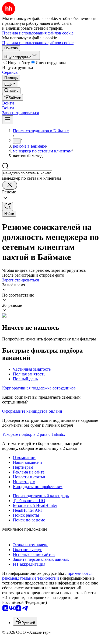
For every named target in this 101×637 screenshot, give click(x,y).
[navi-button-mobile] (7, 119)
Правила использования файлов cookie (38, 42)
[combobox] (27, 173)
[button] (8, 103)
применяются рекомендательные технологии (47, 575)
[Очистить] (9, 185)
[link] (11, 90)
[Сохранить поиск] (7, 206)
